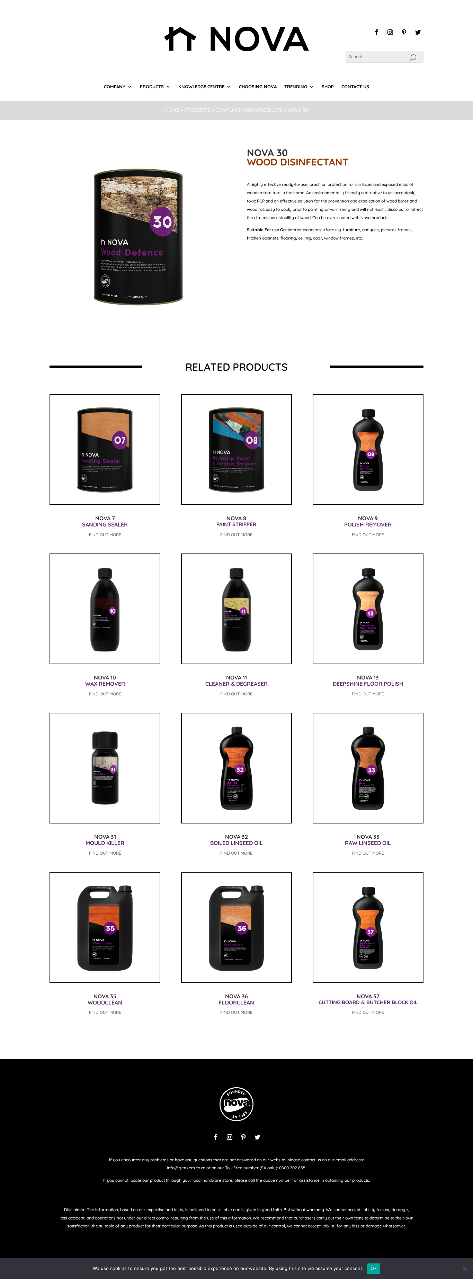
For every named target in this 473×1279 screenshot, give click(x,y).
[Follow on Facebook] (376, 32)
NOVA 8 (236, 518)
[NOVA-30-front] (138, 322)
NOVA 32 (236, 836)
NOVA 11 (236, 677)
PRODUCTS (152, 86)
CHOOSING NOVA (258, 86)
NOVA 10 (105, 677)
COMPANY (114, 86)
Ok (374, 1268)
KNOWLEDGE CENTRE (201, 86)
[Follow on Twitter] (417, 32)
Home (172, 110)
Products (197, 110)
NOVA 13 (368, 677)
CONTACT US (355, 86)
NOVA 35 (104, 996)
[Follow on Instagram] (390, 32)
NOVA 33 (368, 836)
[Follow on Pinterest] (404, 32)
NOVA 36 (236, 996)
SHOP (328, 86)
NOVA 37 (368, 996)
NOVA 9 (368, 518)
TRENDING (295, 86)
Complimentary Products (249, 110)
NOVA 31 (105, 836)
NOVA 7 (105, 518)
